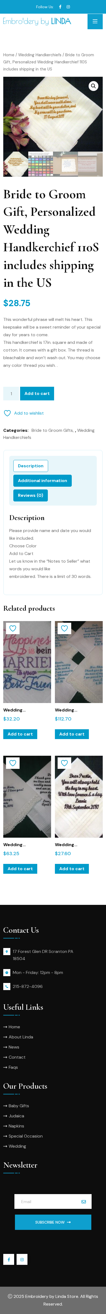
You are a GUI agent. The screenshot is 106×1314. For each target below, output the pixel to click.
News (14, 1047)
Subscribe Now (50, 1222)
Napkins (16, 1126)
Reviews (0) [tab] (30, 495)
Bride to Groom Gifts (52, 430)
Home (8, 55)
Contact (17, 1057)
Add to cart (37, 393)
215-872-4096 (28, 986)
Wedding (17, 1146)
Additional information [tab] (42, 480)
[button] (93, 86)
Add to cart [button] (20, 734)
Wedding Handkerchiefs (39, 55)
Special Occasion (26, 1136)
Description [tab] (30, 466)
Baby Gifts (19, 1106)
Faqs (13, 1067)
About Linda (21, 1037)
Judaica (16, 1116)
